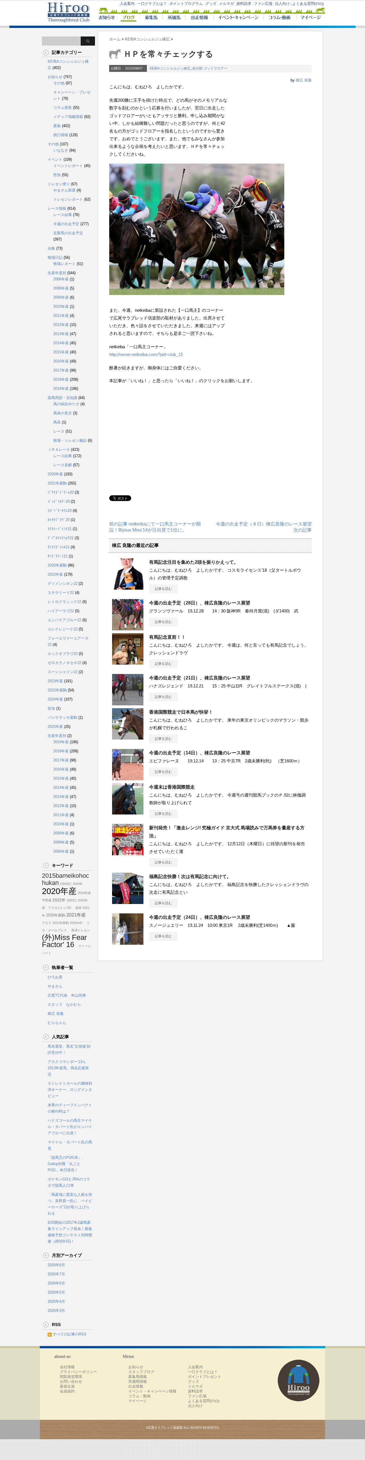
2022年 (59, 900)
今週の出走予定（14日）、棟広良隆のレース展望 (199, 752)
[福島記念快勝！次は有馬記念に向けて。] (127, 901)
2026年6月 (56, 1283)
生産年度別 (57, 273)
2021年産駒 (57, 483)
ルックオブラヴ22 (63, 653)
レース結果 (62, 215)
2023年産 (55, 681)
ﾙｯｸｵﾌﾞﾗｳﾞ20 (59, 520)
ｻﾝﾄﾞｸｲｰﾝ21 (58, 556)
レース (58, 431)
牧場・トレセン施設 (70, 440)
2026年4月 (56, 1301)
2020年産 (55, 474)
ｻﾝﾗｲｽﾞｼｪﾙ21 (59, 547)
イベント (55, 159)
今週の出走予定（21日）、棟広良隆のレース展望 (199, 677)
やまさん (55, 986)
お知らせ (55, 77)
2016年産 (61, 361)
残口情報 (60, 135)
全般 (51, 248)
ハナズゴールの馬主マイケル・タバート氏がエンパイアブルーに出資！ (70, 1126)
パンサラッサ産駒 (62, 717)
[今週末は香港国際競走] (127, 812)
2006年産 (61, 279)
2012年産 (61, 325)
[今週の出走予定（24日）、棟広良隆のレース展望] (127, 942)
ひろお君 (55, 977)
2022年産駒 (57, 690)
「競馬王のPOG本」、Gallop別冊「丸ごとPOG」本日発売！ (67, 1163)
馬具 (57, 422)
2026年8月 (56, 1265)
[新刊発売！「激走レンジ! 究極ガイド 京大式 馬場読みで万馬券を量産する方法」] (127, 853)
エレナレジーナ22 (63, 629)
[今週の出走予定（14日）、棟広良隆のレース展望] (127, 778)
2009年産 (61, 297)
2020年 (78, 883)
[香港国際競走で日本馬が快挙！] (127, 737)
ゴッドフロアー (215, 68)
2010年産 (61, 306)
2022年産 (55, 574)
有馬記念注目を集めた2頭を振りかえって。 (193, 562)
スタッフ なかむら (64, 1004)
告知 (57, 175)
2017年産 (61, 370)
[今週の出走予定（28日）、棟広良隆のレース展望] (127, 628)
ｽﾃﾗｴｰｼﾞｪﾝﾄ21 (60, 529)
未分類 (197, 68)
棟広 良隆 (304, 80)
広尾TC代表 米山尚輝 (67, 995)
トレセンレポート (68, 199)
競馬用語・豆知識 (62, 398)
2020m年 (76, 923)
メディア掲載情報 (68, 117)
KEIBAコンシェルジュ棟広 (170, 68)
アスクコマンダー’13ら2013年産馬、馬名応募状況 (68, 1068)
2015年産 (61, 352)
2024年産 (55, 699)
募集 (57, 126)
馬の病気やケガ (66, 404)
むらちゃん (57, 1023)
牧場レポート (64, 264)
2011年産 (61, 315)
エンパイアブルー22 (64, 620)
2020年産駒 (57, 565)
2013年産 (61, 334)
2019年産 (61, 388)
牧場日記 (55, 257)
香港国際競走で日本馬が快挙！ (181, 712)
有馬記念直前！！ (167, 637)
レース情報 (57, 208)
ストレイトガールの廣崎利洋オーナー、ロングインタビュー (70, 1089)
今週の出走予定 (66, 224)
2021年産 (76, 914)
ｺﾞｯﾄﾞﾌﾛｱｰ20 (59, 501)
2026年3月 (56, 1310)
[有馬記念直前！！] (127, 662)
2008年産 (61, 288)
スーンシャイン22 (63, 672)
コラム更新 (62, 107)
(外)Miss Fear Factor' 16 (64, 940)
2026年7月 (56, 1274)
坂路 (77, 907)
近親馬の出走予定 (68, 233)
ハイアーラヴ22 (61, 611)
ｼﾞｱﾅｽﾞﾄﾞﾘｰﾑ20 (61, 492)
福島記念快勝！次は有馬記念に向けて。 (190, 876)
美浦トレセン (79, 930)
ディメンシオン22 (63, 583)
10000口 (66, 883)
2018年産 (61, 379)
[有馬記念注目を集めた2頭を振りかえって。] (127, 587)
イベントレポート (68, 166)
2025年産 (55, 726)
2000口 (72, 900)
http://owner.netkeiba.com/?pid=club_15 (146, 354)
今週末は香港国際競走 (172, 787)
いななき (60, 150)
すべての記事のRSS (69, 1334)
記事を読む (163, 589)
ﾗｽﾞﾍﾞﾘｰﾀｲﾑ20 (60, 510)
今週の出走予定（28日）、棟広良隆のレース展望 (199, 602)
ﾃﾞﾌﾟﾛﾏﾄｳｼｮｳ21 (61, 538)
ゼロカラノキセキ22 (64, 663)
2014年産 (61, 343)
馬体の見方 (62, 413)
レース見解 (62, 465)
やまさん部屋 (64, 190)
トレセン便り (59, 184)
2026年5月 (56, 1292)
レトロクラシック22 (64, 602)
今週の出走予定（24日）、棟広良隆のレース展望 (199, 917)
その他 (58, 83)
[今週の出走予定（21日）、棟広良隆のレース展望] (127, 703)
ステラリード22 (61, 592)
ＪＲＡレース (59, 449)
